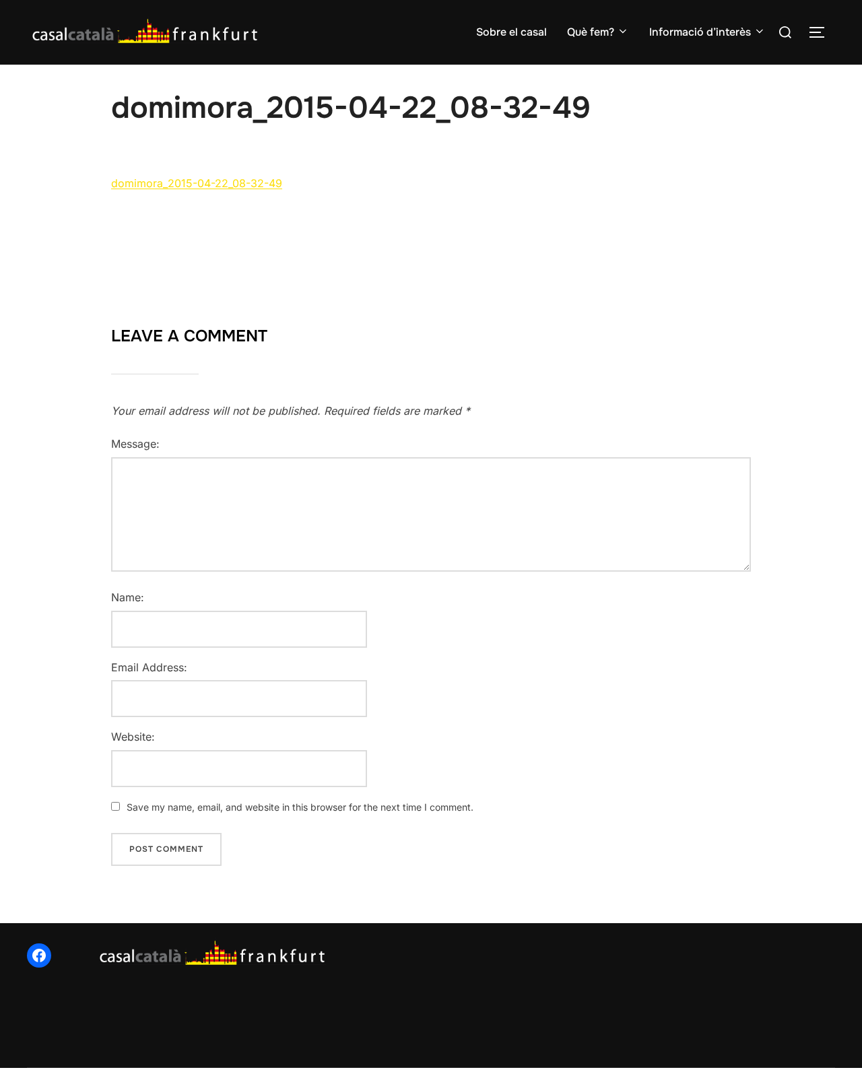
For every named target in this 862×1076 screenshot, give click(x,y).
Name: (127, 597)
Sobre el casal (511, 32)
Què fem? (590, 32)
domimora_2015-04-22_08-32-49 (196, 183)
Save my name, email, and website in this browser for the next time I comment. (300, 807)
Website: (133, 736)
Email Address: (149, 667)
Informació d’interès (700, 32)
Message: (135, 443)
